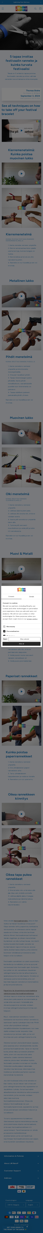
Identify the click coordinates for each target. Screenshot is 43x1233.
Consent (11, 596)
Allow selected (24, 639)
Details (31, 597)
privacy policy (32, 619)
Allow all (21, 644)
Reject (5, 639)
